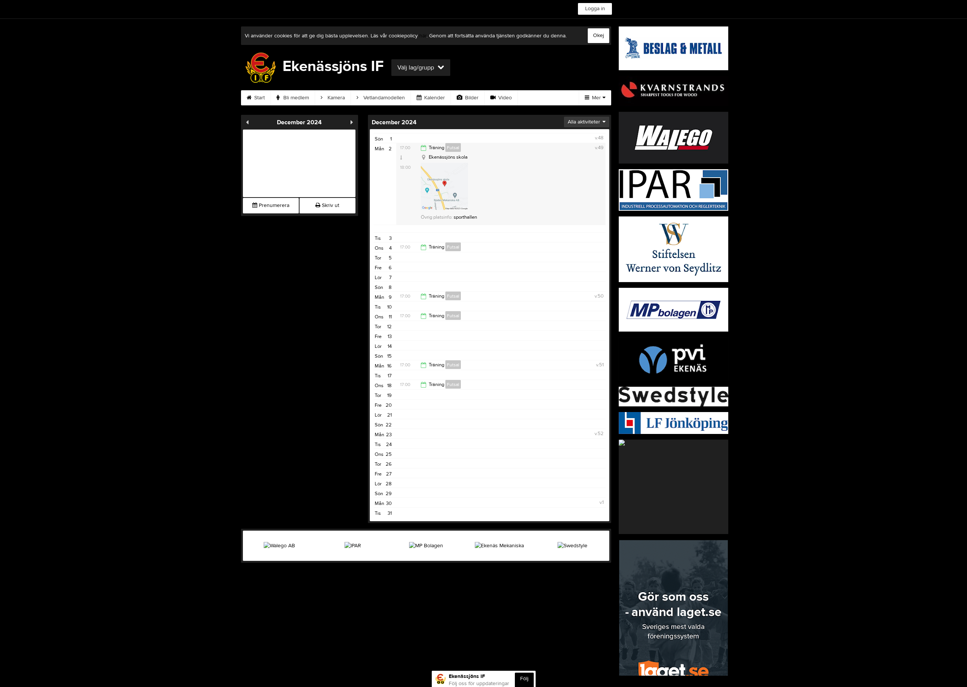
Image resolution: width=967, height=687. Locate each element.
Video (504, 97)
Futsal (453, 148)
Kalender (434, 97)
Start (259, 97)
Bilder (471, 97)
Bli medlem (295, 97)
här (422, 35)
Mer (596, 97)
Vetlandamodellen (383, 97)
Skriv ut (329, 205)
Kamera (335, 97)
